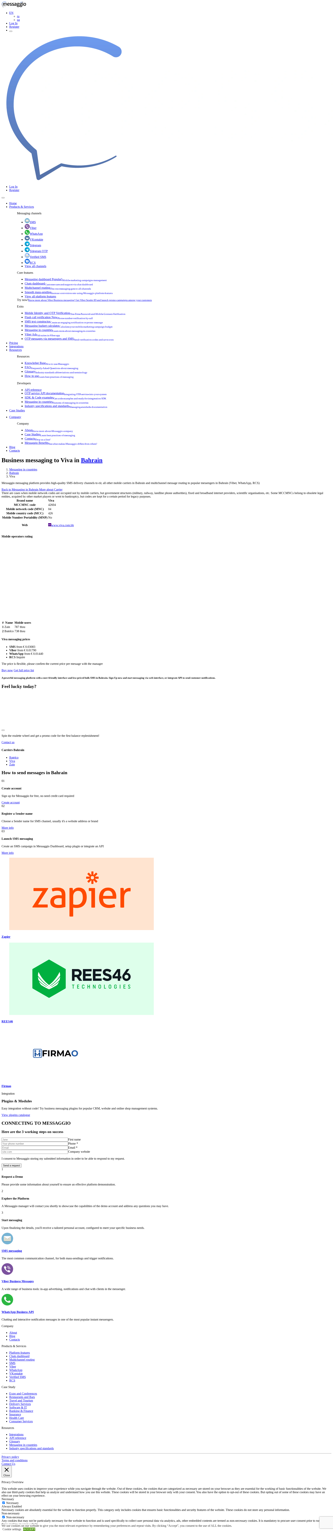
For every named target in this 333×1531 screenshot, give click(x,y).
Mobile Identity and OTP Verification (75, 313)
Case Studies (17, 410)
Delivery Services (20, 1404)
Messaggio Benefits (61, 442)
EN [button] (11, 12)
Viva (12, 761)
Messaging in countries (60, 330)
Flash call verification (59, 317)
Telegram (35, 245)
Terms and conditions (15, 1460)
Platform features (19, 1352)
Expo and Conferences (23, 1393)
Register (14, 26)
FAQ (51, 367)
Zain (12, 764)
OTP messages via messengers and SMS (69, 338)
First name (74, 1139)
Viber (33, 228)
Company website (79, 1151)
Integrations (16, 346)
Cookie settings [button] (12, 1529)
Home (13, 203)
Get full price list (24, 670)
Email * (72, 1147)
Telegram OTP (39, 251)
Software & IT (18, 1407)
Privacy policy (10, 1456)
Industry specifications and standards (66, 406)
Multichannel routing (58, 287)
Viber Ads (42, 334)
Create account (11, 802)
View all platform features (40, 296)
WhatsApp (36, 233)
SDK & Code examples (65, 397)
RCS (33, 262)
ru (18, 16)
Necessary (12, 1503)
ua (18, 19)
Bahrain (92, 460)
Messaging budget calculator (69, 325)
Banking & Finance (21, 1411)
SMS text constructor (64, 321)
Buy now (7, 670)
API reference (33, 389)
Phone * (73, 1143)
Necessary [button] (8, 1499)
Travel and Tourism (21, 1400)
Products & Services (21, 206)
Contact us (8, 742)
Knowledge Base (47, 363)
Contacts (37, 438)
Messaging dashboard (66, 279)
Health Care (16, 1417)
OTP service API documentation (66, 393)
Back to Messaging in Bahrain (20, 489)
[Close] (3, 197)
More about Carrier (50, 489)
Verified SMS (38, 257)
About (49, 430)
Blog (12, 447)
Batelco (13, 757)
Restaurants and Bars (22, 1397)
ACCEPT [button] (29, 1529)
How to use (49, 376)
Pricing (13, 343)
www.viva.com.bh (62, 525)
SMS (33, 222)
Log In (13, 23)
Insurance (15, 1414)
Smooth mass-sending (69, 292)
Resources (15, 349)
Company (15, 417)
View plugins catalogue (16, 1115)
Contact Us (8, 1463)
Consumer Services (21, 1421)
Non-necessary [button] (11, 1513)
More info (8, 827)
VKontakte (36, 239)
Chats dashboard (59, 283)
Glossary (56, 371)
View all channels (35, 266)
